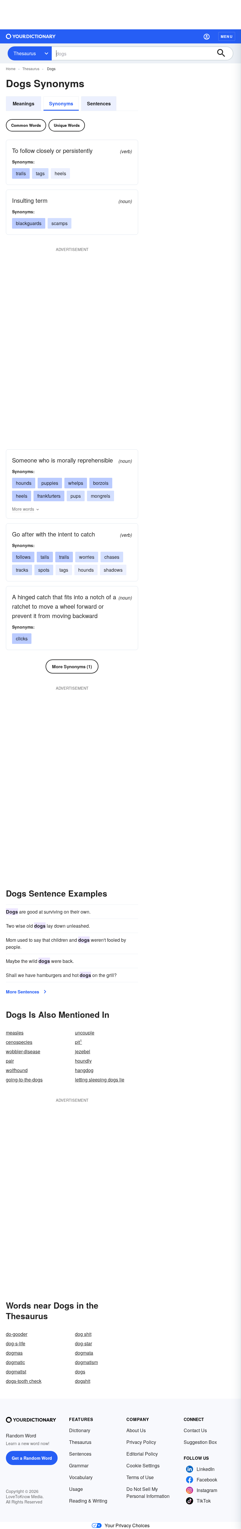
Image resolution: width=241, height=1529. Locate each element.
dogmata (84, 1352)
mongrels (100, 495)
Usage (76, 1489)
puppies (49, 483)
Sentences (99, 103)
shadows (113, 569)
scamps (59, 223)
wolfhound (17, 1070)
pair (10, 1060)
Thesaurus (25, 53)
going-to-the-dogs (24, 1079)
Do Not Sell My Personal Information (148, 1492)
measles (15, 1032)
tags (40, 173)
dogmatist (16, 1371)
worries (86, 556)
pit (78, 1042)
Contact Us (195, 1430)
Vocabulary (81, 1477)
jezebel (82, 1051)
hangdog (84, 1070)
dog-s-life (15, 1343)
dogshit (82, 1381)
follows (23, 556)
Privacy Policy (141, 1442)
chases (111, 556)
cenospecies (19, 1042)
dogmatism (86, 1362)
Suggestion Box (200, 1442)
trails (21, 173)
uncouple (84, 1032)
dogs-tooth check (23, 1381)
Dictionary (79, 1430)
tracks (22, 569)
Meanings (23, 103)
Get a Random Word (32, 1458)
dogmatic (15, 1362)
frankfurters (49, 495)
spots (43, 569)
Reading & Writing (88, 1500)
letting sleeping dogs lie (99, 1079)
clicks (22, 638)
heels (60, 173)
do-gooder (16, 1334)
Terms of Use (140, 1477)
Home (11, 68)
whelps (75, 483)
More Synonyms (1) (72, 666)
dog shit (83, 1334)
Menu (227, 36)
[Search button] (224, 53)
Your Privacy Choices (127, 1525)
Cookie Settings (143, 1465)
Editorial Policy (142, 1453)
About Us (136, 1430)
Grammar (78, 1465)
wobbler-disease (23, 1051)
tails (45, 556)
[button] (206, 36)
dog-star (83, 1343)
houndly (83, 1060)
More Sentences (22, 991)
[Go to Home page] (31, 36)
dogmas (14, 1352)
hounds (23, 483)
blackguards (28, 223)
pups (76, 495)
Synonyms (61, 103)
